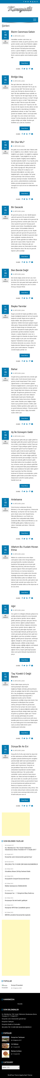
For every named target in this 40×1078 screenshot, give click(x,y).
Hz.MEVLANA (17, 36)
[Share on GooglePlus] (27, 69)
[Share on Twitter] (24, 69)
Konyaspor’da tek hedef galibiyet (16, 900)
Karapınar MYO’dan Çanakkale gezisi (17, 908)
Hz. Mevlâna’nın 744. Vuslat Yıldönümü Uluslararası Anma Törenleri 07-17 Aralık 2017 (20, 849)
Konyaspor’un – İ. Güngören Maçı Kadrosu (19, 893)
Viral (21, 1075)
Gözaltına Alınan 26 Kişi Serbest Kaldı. (18, 871)
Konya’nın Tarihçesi (8, 1021)
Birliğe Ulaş (17, 76)
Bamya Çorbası (16, 1051)
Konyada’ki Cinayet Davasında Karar (17, 879)
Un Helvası (14, 1044)
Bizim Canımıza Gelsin (23, 31)
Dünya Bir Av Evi (19, 746)
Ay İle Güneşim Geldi (22, 432)
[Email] (32, 69)
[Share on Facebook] (22, 69)
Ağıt (13, 606)
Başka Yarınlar (18, 306)
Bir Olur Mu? (17, 142)
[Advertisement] (16, 824)
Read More (24, 63)
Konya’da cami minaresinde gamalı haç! (18, 857)
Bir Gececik (17, 207)
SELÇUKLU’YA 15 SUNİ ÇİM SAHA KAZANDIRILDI (21, 864)
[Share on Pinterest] (30, 69)
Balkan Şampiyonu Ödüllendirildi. (16, 886)
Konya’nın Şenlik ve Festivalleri (11, 1024)
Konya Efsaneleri (17, 985)
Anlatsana (16, 499)
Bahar (14, 369)
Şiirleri (23, 36)
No (5, 42)
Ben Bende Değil (19, 270)
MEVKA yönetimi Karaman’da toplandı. (18, 915)
